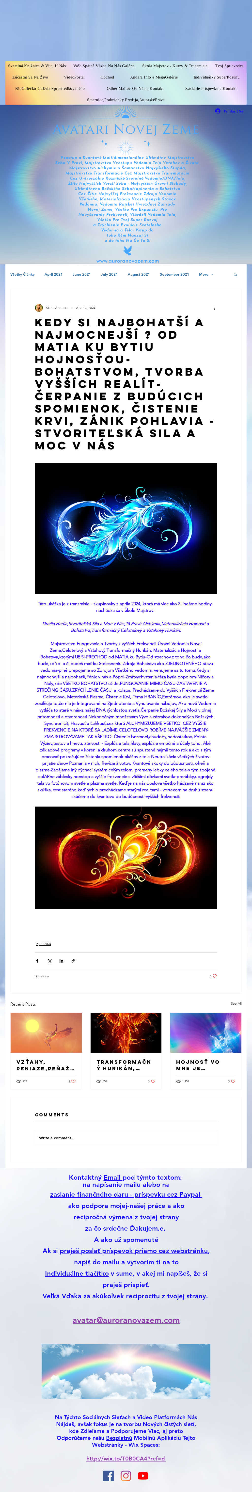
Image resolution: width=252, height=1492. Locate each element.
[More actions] (214, 308)
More (203, 274)
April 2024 (43, 944)
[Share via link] (73, 960)
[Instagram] (126, 1476)
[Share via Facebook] (37, 960)
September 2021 (174, 274)
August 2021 (139, 274)
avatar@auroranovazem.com (126, 1320)
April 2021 (54, 274)
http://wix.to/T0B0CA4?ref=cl (126, 1458)
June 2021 (82, 274)
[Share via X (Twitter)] (49, 960)
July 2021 (109, 274)
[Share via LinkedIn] (61, 960)
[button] (235, 274)
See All (236, 1003)
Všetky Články (22, 274)
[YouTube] (143, 1476)
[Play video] (126, 858)
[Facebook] (108, 1476)
